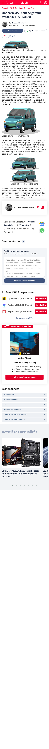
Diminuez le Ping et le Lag (24, 363)
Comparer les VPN (24, 318)
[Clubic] (24, 3)
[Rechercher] (6, 3)
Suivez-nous (12, 31)
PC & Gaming (16, 8)
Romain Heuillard (18, 23)
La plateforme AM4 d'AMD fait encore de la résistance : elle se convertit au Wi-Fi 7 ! (20, 474)
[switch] (40, 2)
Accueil (5, 8)
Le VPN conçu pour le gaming (17, 326)
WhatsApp (24, 225)
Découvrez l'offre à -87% (24, 377)
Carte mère (29, 8)
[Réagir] (4, 36)
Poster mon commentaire (24, 281)
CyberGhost (24, 358)
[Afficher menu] (3, 2)
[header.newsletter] (11, 3)
